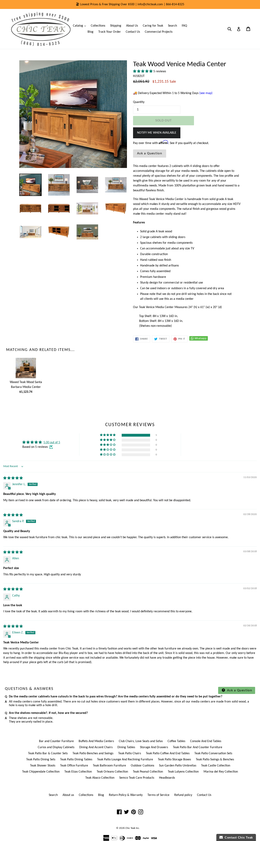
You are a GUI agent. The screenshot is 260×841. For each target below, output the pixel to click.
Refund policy (183, 795)
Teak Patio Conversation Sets (213, 753)
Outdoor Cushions (142, 765)
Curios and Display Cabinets (56, 747)
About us (68, 795)
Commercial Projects (158, 32)
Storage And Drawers (154, 747)
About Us (132, 25)
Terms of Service (158, 795)
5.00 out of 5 (51, 442)
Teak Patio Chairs (129, 753)
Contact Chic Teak (238, 837)
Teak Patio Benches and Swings (93, 753)
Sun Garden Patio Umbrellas (177, 765)
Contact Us (133, 32)
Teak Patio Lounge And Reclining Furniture (125, 759)
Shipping (115, 25)
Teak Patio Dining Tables (76, 759)
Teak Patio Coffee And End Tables (168, 753)
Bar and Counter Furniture (56, 741)
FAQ (184, 25)
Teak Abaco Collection (99, 777)
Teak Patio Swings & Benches (215, 759)
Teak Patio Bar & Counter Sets (48, 753)
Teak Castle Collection (215, 765)
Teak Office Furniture (74, 765)
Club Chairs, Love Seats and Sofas (141, 741)
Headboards (167, 777)
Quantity (138, 102)
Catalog (80, 25)
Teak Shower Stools (42, 765)
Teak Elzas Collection (78, 771)
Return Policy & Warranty (126, 795)
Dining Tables (126, 747)
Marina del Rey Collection (221, 771)
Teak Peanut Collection (148, 771)
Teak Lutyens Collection (183, 771)
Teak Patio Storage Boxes (174, 759)
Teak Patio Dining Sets (40, 759)
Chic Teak (130, 828)
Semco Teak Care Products (136, 777)
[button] (143, 71)
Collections (98, 25)
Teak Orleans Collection (112, 771)
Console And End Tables (205, 741)
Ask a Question (149, 153)
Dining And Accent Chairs (96, 747)
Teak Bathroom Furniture (109, 765)
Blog (90, 32)
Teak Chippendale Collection (41, 771)
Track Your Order (109, 32)
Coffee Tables (176, 741)
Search (172, 25)
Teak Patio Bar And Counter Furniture (197, 747)
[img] (13, 478)
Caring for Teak (153, 25)
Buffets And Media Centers (96, 741)
